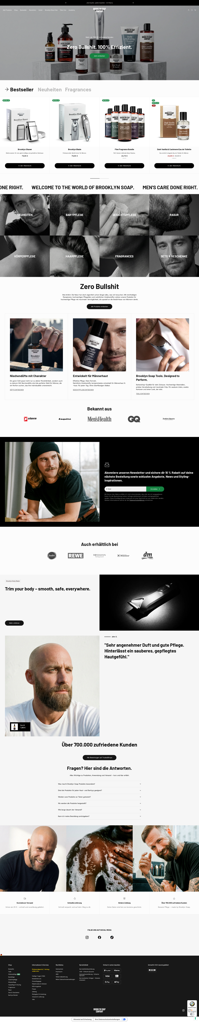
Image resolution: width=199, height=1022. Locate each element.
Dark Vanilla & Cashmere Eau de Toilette (174, 149)
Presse (34, 989)
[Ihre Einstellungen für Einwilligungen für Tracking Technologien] (195, 1018)
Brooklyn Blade (74, 149)
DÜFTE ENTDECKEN (17, 390)
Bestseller (23, 10)
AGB (57, 974)
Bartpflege (11, 977)
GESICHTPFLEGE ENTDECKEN (83, 390)
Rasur (10, 990)
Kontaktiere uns (36, 978)
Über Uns (63, 10)
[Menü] (195, 1001)
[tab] (20, 89)
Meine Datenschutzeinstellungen (65, 979)
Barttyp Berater (13, 995)
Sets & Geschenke (13, 992)
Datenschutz (59, 969)
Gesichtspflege (12, 979)
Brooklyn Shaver (25, 149)
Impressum (59, 971)
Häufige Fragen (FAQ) (38, 976)
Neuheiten (32, 10)
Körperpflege (12, 982)
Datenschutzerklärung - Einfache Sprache (89, 975)
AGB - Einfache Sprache (86, 971)
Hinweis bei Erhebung (82, 1019)
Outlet (40, 10)
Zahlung (34, 991)
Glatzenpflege (12, 974)
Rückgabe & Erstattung (39, 994)
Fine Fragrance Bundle (124, 149)
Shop (16, 10)
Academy (72, 10)
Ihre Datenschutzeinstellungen (107, 1019)
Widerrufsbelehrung (62, 976)
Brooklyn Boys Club (51, 10)
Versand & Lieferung (38, 996)
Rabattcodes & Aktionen (39, 984)
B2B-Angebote (36, 986)
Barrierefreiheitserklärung (86, 969)
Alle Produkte (7, 10)
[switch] (192, 1014)
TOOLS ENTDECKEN (143, 394)
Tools (9, 971)
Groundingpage (36, 981)
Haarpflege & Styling (14, 984)
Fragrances (11, 987)
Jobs (33, 999)
